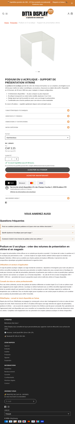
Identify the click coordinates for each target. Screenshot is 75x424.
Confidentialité (9, 377)
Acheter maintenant (37, 175)
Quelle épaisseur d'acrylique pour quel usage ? (17, 232)
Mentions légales (9, 380)
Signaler (7, 357)
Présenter (13, 23)
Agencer (7, 346)
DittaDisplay (14, 418)
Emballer (7, 349)
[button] (37, 71)
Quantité (8, 155)
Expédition (7, 368)
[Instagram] (9, 407)
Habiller (6, 351)
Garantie (7, 374)
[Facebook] (5, 407)
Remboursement (9, 371)
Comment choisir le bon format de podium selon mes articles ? (22, 239)
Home (6, 23)
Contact (7, 383)
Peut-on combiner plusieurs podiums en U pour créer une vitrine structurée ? (27, 226)
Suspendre (7, 360)
